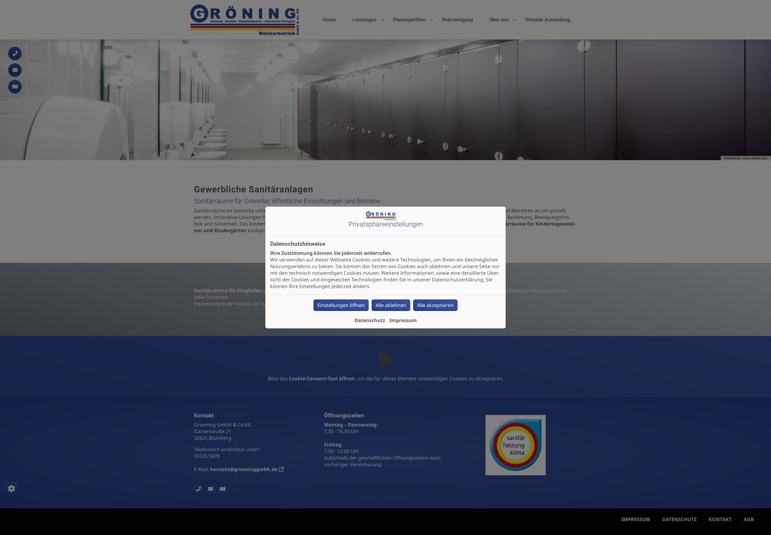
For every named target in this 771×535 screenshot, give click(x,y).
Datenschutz (369, 320)
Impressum (403, 320)
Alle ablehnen (391, 305)
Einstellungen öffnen (341, 305)
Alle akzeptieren (435, 305)
